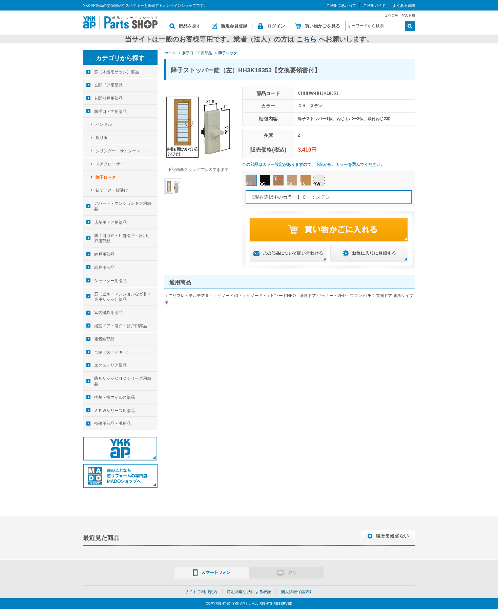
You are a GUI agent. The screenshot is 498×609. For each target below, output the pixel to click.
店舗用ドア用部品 (110, 222)
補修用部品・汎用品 (112, 423)
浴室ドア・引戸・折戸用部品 (120, 325)
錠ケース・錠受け (112, 190)
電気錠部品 (104, 339)
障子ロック (106, 177)
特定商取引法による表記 (249, 591)
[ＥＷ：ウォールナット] (278, 180)
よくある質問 (404, 5)
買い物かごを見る (322, 25)
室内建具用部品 (108, 312)
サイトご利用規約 (201, 591)
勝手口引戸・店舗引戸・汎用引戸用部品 (122, 238)
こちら (306, 39)
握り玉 (102, 137)
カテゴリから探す (120, 58)
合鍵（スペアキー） (112, 352)
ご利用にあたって (341, 5)
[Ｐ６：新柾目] (305, 180)
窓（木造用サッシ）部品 (116, 72)
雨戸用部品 (104, 267)
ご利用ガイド (374, 5)
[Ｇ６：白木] (292, 180)
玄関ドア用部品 (108, 85)
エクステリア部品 (110, 365)
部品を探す (190, 25)
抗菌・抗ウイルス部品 (114, 397)
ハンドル (104, 124)
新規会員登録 (234, 25)
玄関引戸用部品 (108, 98)
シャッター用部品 (110, 280)
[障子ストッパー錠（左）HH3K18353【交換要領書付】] (173, 186)
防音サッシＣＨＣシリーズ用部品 (122, 381)
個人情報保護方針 (297, 591)
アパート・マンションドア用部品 (122, 206)
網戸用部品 (104, 254)
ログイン (276, 25)
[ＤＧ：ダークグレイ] (265, 180)
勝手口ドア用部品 (110, 111)
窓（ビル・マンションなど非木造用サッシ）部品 (122, 297)
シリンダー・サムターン (118, 151)
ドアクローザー (110, 164)
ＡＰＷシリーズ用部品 (114, 410)
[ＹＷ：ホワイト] (319, 180)
